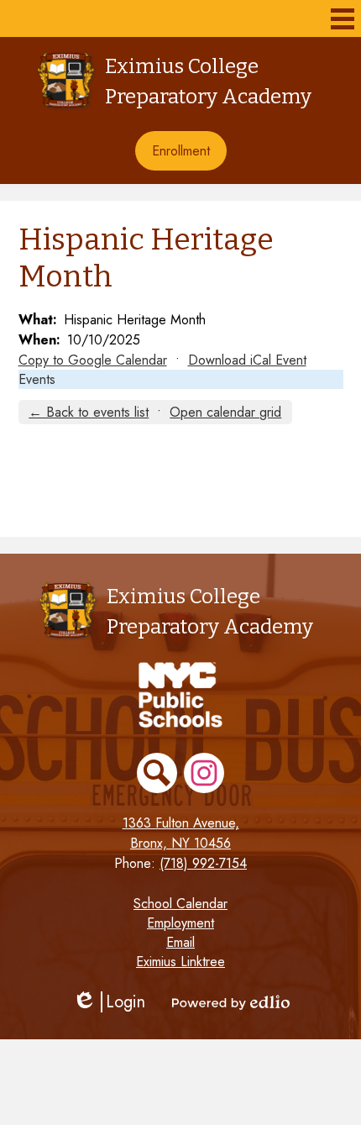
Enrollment (181, 150)
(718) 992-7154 (203, 863)
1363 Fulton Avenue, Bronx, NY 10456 (181, 833)
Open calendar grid (225, 412)
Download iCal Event (247, 360)
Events (36, 379)
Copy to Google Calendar (92, 360)
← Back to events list (89, 412)
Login (108, 1001)
